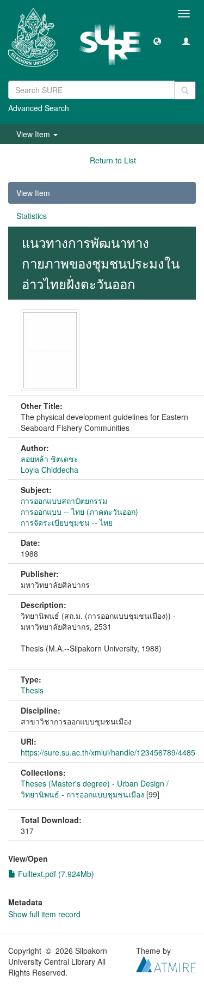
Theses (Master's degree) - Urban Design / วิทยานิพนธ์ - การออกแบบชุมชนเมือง (95, 789)
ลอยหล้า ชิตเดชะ (49, 458)
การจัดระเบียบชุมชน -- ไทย (67, 522)
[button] (157, 41)
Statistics (31, 215)
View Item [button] (34, 134)
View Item (33, 192)
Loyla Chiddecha (49, 469)
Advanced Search (38, 107)
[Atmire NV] (166, 962)
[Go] (185, 90)
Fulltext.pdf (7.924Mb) (55, 873)
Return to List (113, 160)
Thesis (32, 690)
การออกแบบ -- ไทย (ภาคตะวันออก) (79, 511)
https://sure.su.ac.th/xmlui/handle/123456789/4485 (108, 752)
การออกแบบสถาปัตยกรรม (64, 500)
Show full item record (44, 914)
